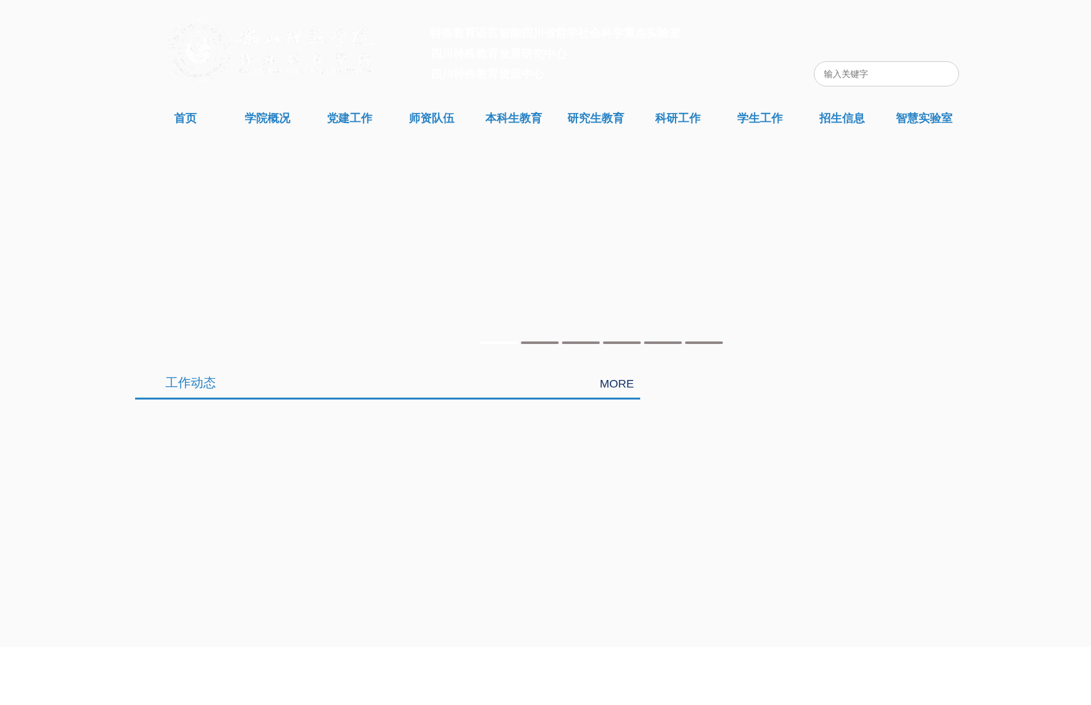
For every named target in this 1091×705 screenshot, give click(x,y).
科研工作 (678, 118)
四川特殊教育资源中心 (487, 74)
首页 (185, 118)
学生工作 (760, 118)
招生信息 (842, 118)
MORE (617, 383)
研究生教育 (596, 118)
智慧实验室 (924, 118)
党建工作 (350, 118)
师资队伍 (432, 118)
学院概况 (267, 118)
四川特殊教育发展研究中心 (499, 53)
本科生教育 (514, 118)
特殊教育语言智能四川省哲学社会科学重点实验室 (556, 33)
